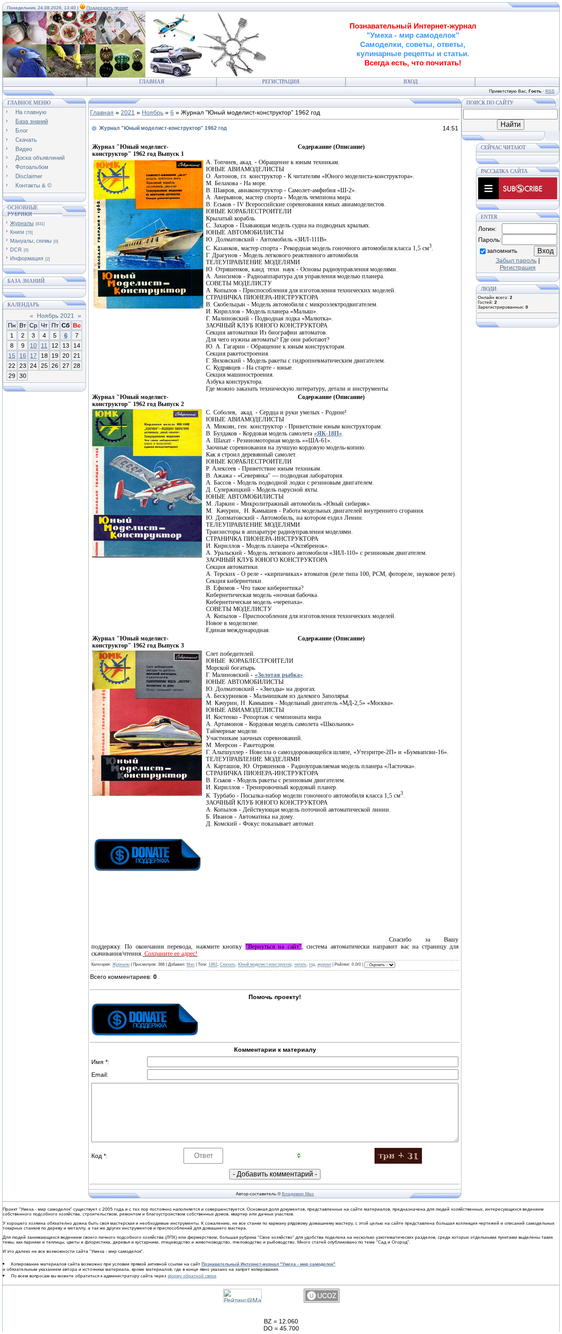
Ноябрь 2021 (55, 315)
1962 (213, 965)
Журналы (22, 223)
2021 (128, 112)
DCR (16, 250)
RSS (550, 91)
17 (33, 355)
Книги (17, 232)
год (312, 965)
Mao (191, 965)
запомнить (502, 250)
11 (44, 345)
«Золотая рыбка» (279, 675)
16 (22, 355)
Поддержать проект (107, 7)
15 (11, 355)
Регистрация (280, 82)
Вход (410, 82)
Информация (26, 258)
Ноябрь (152, 112)
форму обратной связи (192, 1275)
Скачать (227, 965)
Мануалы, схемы (31, 241)
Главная (151, 82)
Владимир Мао (298, 1193)
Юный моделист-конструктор (265, 965)
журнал (324, 965)
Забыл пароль (516, 260)
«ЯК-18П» (328, 433)
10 (33, 345)
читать (300, 965)
